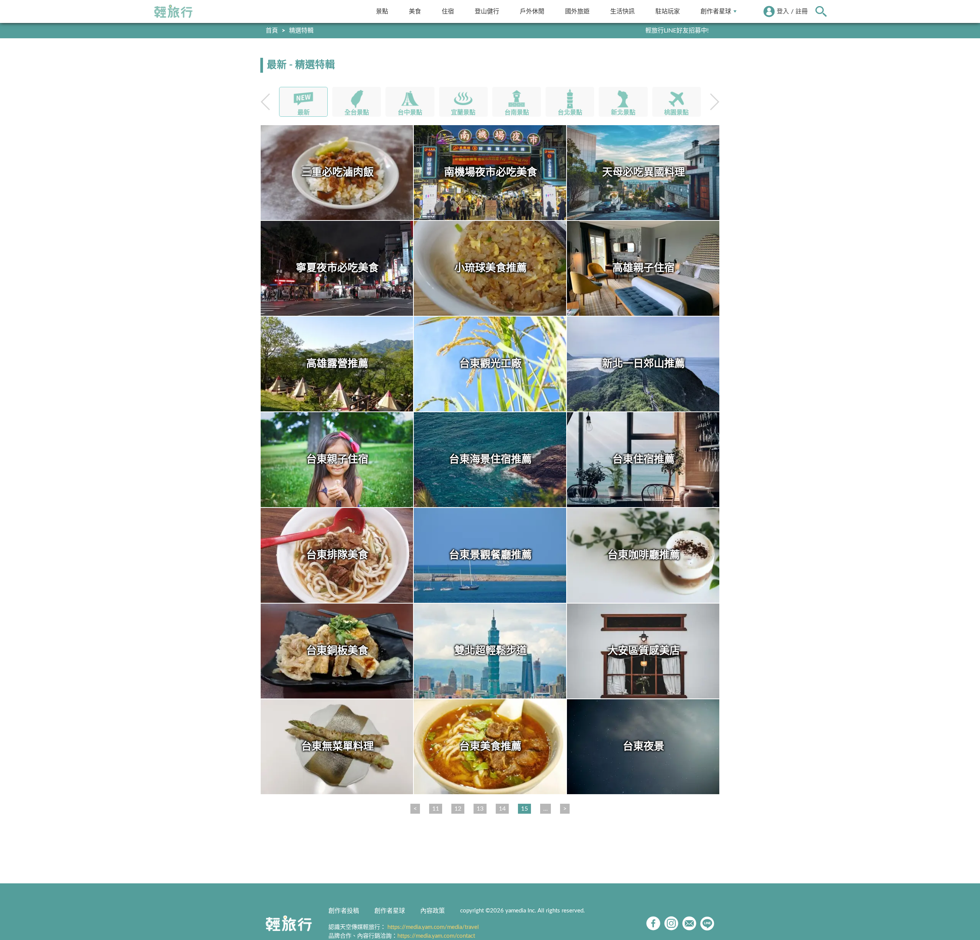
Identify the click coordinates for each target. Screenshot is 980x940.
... (545, 809)
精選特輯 (301, 31)
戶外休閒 (532, 11)
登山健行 (487, 11)
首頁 (272, 31)
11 (435, 809)
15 (524, 809)
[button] (714, 101)
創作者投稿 (343, 911)
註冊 (801, 11)
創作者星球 (716, 11)
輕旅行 (173, 11)
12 (457, 809)
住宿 (448, 11)
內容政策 (432, 911)
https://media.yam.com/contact (436, 936)
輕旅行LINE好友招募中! (677, 31)
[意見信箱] (689, 923)
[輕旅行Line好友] (707, 923)
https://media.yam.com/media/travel (433, 927)
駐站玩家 (667, 11)
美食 (415, 11)
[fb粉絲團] (653, 923)
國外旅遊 (577, 11)
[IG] (671, 923)
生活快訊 (622, 11)
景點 (382, 11)
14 (502, 809)
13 (480, 809)
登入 (783, 11)
